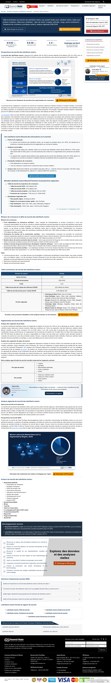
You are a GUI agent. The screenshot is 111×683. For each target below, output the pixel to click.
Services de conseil (62, 6)
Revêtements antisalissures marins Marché (56, 627)
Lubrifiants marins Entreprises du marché (41, 616)
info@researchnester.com (38, 663)
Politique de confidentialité (12, 670)
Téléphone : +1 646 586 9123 (91, 661)
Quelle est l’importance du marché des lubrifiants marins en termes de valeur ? (26, 583)
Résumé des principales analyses (95, 47)
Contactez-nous (9, 662)
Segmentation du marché (93, 55)
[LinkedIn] (12, 395)
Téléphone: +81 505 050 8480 (65, 661)
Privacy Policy (100, 681)
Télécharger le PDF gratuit (70, 29)
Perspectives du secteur (93, 44)
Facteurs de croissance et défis (95, 50)
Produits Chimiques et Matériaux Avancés (19, 11)
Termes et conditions (11, 672)
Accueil (3, 11)
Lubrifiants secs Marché (50, 631)
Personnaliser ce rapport (54, 393)
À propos (8, 2)
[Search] (103, 2)
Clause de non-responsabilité (13, 668)
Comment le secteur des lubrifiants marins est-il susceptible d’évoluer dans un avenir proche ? (31, 589)
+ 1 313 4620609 (61, 670)
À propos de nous (10, 657)
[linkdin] (103, 639)
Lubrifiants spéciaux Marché (10, 627)
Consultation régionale (88, 6)
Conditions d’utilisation (11, 664)
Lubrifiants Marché (8, 631)
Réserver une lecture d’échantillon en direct (98, 77)
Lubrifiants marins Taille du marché (18, 610)
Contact (15, 2)
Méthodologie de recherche (15, 29)
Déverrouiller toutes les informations (42, 176)
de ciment (24, 349)
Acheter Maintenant (98, 31)
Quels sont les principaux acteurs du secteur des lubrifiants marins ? (23, 599)
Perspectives (75, 6)
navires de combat (17, 428)
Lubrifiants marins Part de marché (56, 613)
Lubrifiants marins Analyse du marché (57, 610)
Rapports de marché (102, 6)
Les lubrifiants (5, 115)
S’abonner (102, 650)
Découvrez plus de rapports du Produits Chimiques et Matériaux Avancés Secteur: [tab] (28, 623)
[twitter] (105, 639)
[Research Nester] (14, 7)
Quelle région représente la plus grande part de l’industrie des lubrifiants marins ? (27, 594)
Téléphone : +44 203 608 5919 (39, 670)
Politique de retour (10, 666)
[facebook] (101, 639)
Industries (50, 6)
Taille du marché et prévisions (95, 52)
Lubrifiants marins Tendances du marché (20, 613)
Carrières (22, 2)
